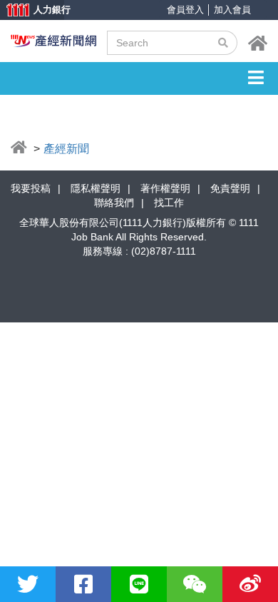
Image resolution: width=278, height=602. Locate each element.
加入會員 (232, 9)
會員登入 (185, 9)
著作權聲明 (165, 188)
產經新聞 (66, 149)
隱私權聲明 (95, 188)
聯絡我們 (114, 202)
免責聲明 (230, 188)
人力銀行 (32, 11)
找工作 (169, 202)
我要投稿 (31, 188)
